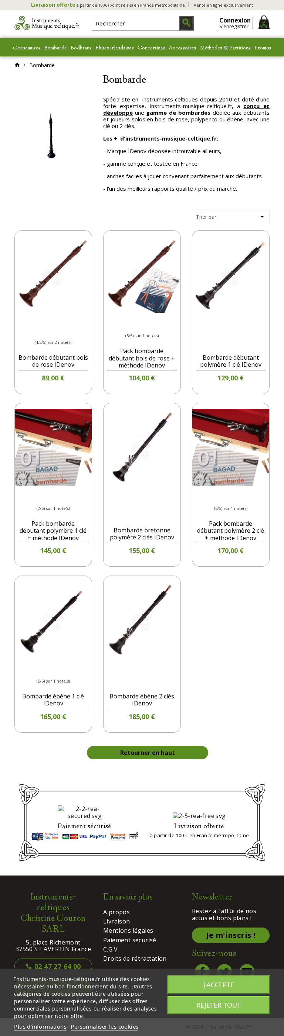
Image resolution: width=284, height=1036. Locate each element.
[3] (42, 330)
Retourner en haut (147, 753)
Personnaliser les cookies (104, 1026)
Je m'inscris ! (231, 935)
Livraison (116, 921)
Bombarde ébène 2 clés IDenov (141, 699)
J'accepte (218, 984)
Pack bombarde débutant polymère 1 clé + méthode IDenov (53, 530)
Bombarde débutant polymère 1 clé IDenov (230, 361)
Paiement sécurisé (129, 940)
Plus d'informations (40, 1026)
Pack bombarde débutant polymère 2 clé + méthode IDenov (230, 530)
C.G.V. (111, 949)
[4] (148, 323)
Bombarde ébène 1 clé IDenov (53, 699)
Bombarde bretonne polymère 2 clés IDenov (142, 533)
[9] (68, 330)
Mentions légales (128, 930)
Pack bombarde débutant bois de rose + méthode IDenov (142, 358)
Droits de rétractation (135, 958)
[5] (51, 330)
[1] (33, 330)
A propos (116, 912)
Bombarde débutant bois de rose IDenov (53, 361)
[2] (135, 323)
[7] (59, 330)
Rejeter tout (218, 1005)
